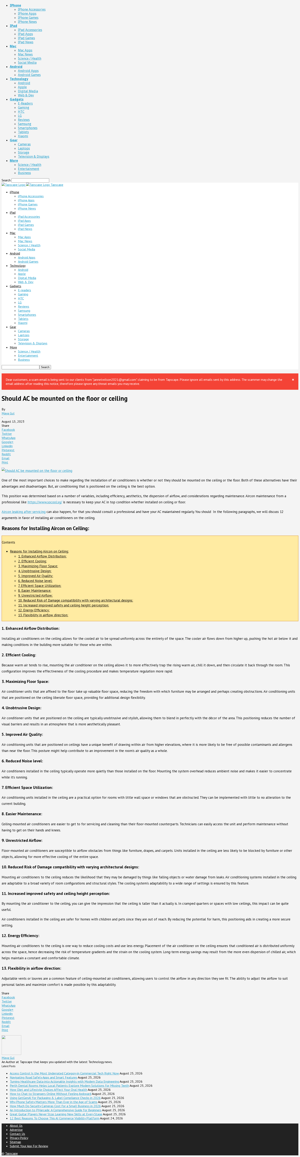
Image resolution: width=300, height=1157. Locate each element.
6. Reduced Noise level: (35, 580)
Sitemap (15, 1142)
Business (24, 173)
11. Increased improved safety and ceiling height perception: (63, 605)
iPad (13, 26)
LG (20, 116)
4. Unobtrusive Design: (34, 571)
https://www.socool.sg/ (45, 502)
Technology (19, 79)
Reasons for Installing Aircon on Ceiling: (39, 551)
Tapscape (11, 1153)
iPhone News (27, 22)
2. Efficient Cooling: (32, 561)
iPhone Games (28, 18)
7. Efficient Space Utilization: (39, 585)
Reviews (24, 120)
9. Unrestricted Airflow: (35, 595)
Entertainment (28, 169)
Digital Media (28, 91)
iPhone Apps (27, 14)
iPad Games (26, 38)
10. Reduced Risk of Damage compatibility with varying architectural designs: (75, 600)
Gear (14, 140)
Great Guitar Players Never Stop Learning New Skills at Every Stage (56, 1114)
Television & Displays (33, 157)
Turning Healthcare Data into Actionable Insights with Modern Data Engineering (64, 1081)
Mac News (25, 54)
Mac (13, 46)
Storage (23, 152)
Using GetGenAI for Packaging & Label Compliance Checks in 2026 (55, 1098)
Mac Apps (25, 50)
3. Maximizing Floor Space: (38, 566)
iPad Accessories (30, 30)
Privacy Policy (19, 1138)
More (14, 161)
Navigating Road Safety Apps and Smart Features (43, 1077)
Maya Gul (8, 413)
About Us (16, 1125)
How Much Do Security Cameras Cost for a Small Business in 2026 (55, 1106)
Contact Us (17, 1134)
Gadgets (16, 99)
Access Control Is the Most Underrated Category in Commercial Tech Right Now (64, 1073)
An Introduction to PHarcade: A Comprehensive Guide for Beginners (55, 1110)
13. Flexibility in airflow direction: (43, 615)
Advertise (16, 1130)
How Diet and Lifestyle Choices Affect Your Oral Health (48, 1090)
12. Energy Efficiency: (34, 610)
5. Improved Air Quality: (35, 576)
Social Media (27, 63)
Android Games (29, 75)
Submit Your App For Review (29, 1146)
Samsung (24, 124)
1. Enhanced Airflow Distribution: (42, 556)
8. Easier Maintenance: (34, 590)
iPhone (15, 5)
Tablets (23, 132)
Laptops (24, 148)
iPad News (25, 42)
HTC (21, 112)
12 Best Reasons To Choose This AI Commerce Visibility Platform (54, 1118)
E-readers (25, 103)
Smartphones (27, 128)
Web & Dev (26, 95)
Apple (22, 87)
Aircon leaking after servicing (24, 511)
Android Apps (28, 71)
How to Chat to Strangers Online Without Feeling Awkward (50, 1094)
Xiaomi (23, 136)
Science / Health (29, 58)
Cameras (24, 144)
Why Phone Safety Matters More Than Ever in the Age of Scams (53, 1102)
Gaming (23, 107)
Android (16, 67)
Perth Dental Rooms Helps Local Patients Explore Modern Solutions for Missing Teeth (69, 1085)
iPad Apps (25, 34)
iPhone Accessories (32, 9)
